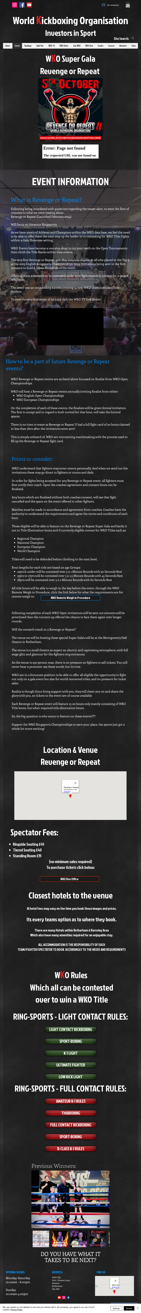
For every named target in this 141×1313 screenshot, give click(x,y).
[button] (127, 5)
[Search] (133, 38)
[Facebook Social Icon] (22, 5)
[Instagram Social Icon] (14, 5)
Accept (129, 1308)
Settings (116, 1308)
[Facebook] (68, 1297)
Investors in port (70, 32)
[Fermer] (137, 1308)
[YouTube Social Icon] (29, 5)
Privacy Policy (16, 1309)
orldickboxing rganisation (70, 20)
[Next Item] (104, 1199)
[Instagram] (63, 1297)
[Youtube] (59, 1297)
